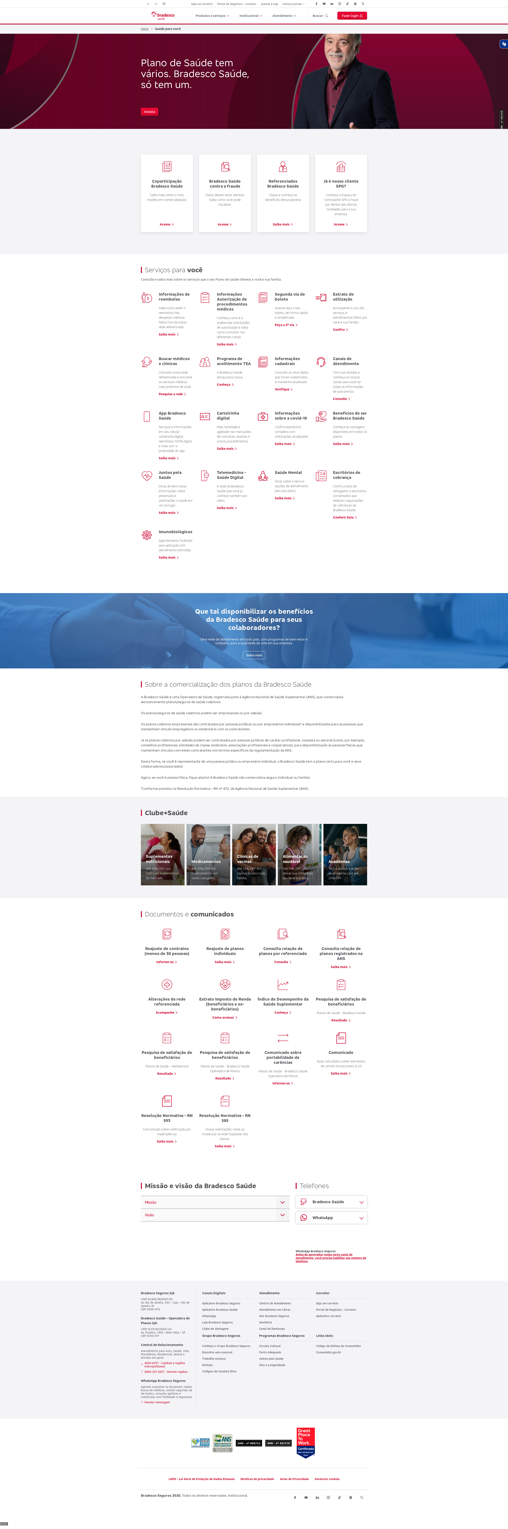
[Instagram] (339, 4)
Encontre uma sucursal (217, 1352)
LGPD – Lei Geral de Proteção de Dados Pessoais (202, 1479)
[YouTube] (324, 4)
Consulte (340, 399)
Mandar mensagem (157, 1402)
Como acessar (223, 1017)
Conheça (223, 384)
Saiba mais (281, 224)
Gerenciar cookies (327, 1479)
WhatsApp (209, 1316)
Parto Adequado (270, 1352)
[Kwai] (355, 4)
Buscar (318, 16)
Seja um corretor (202, 4)
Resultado (339, 1020)
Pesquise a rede (171, 394)
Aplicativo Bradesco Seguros (221, 1303)
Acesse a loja (269, 4)
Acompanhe (165, 1012)
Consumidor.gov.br (328, 1352)
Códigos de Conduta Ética (219, 1371)
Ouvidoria (265, 1322)
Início (145, 29)
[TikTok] (347, 4)
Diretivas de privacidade (257, 1479)
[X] (363, 4)
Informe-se (165, 962)
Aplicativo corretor (328, 1316)
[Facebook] (316, 4)
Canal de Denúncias (272, 1328)
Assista (149, 112)
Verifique (282, 389)
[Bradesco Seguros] (163, 16)
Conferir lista (343, 517)
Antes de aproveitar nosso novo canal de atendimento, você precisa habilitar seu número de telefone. (331, 1258)
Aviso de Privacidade (294, 1479)
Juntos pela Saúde (271, 1358)
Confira (339, 330)
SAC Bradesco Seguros (274, 1316)
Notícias (207, 1365)
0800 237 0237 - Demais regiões (166, 1371)
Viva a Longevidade (272, 1365)
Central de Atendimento (275, 1303)
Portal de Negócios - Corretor (236, 4)
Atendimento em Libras (274, 1309)
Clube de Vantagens (215, 1328)
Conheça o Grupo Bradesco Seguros (226, 1346)
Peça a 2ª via (284, 325)
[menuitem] (212, 16)
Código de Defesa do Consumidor (338, 1346)
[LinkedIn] (332, 4)
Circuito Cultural (270, 1346)
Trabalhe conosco (214, 1358)
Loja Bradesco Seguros (217, 1322)
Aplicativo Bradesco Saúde (220, 1309)
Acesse (165, 224)
